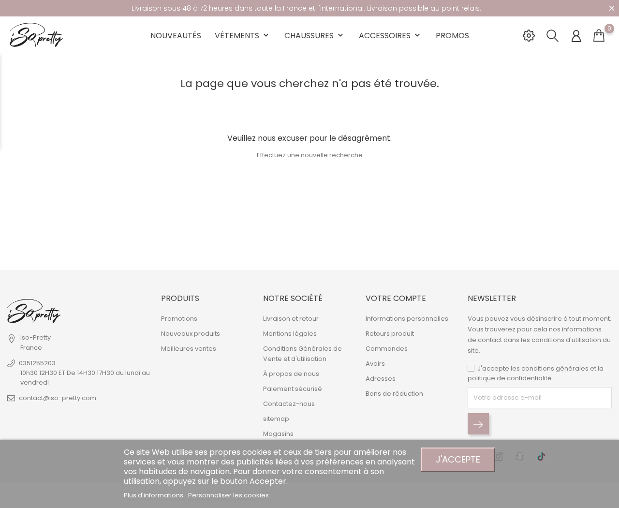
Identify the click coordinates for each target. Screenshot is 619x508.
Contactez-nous (289, 403)
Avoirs (375, 363)
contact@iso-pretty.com (57, 398)
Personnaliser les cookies (228, 495)
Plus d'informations (154, 495)
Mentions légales (290, 333)
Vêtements (243, 35)
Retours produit (390, 333)
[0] (598, 36)
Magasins (278, 433)
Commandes (387, 348)
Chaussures (314, 35)
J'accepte (458, 459)
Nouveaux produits (190, 333)
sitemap (276, 418)
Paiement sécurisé (292, 388)
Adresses (381, 378)
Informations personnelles (407, 318)
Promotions (179, 318)
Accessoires (390, 35)
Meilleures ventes (188, 348)
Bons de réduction (394, 393)
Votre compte (396, 298)
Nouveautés (175, 35)
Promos (452, 35)
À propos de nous (291, 373)
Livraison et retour (291, 318)
